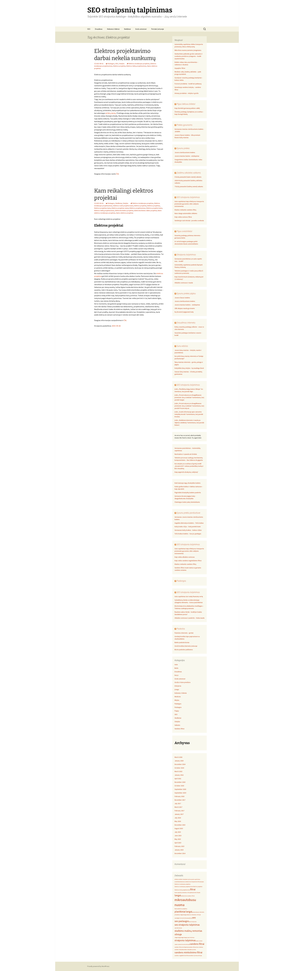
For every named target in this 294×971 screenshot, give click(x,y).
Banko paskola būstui (182, 642)
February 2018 (179, 796)
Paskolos (181, 628)
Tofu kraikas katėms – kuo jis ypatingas (188, 534)
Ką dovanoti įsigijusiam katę (184, 312)
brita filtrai (198, 881)
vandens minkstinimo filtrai (188, 952)
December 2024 (180, 764)
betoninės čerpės (190, 881)
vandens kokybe (179, 949)
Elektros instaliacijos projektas (139, 64)
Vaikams (177, 725)
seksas (190, 918)
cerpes (202, 881)
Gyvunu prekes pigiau (186, 293)
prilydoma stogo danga (180, 914)
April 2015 (178, 843)
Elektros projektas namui (120, 208)
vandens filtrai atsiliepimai (181, 947)
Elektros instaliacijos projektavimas (184, 886)
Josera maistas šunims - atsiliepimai (187, 156)
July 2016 (178, 818)
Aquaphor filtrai (180, 68)
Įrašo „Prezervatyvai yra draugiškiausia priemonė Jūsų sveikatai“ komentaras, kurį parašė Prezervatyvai (189, 405)
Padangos (181, 580)
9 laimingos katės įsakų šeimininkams (187, 502)
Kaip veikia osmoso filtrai (183, 217)
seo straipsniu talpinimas (187, 924)
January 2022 (179, 775)
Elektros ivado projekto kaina (123, 206)
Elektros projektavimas (138, 208)
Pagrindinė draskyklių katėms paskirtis (188, 492)
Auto (176, 664)
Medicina (178, 697)
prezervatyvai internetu (198, 912)
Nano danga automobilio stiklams (186, 213)
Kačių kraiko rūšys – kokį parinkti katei (188, 527)
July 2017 (178, 803)
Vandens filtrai (179, 729)
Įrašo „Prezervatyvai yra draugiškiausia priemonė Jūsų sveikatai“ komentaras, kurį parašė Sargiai (189, 397)
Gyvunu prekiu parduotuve (188, 512)
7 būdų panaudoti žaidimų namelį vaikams (189, 186)
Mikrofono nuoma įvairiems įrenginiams (188, 50)
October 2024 (179, 768)
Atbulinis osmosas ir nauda (184, 283)
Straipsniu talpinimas (186, 254)
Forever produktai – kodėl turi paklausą (188, 84)
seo (194, 917)
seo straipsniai (192, 921)
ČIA (117, 174)
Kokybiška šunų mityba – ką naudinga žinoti (189, 368)
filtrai (192, 889)
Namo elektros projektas (124, 213)
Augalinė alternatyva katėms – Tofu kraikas (189, 523)
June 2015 (178, 836)
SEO (88, 29)
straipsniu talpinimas (185, 940)
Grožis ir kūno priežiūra (182, 682)
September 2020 (180, 789)
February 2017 (179, 811)
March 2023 (178, 771)
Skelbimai (127, 29)
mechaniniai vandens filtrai (188, 896)
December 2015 (180, 825)
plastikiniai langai (183, 911)
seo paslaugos (182, 921)
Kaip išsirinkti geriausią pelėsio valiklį (187, 108)
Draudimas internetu (186, 322)
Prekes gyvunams (184, 124)
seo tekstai (177, 928)
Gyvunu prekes (183, 148)
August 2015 (179, 828)
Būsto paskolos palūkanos (184, 650)
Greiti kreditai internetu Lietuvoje (186, 646)
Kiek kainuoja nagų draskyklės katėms (188, 483)
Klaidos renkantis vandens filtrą (185, 210)
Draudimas (98, 29)
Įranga (177, 689)
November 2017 (180, 800)
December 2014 (180, 853)
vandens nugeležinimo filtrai (182, 955)
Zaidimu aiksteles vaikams (189, 172)
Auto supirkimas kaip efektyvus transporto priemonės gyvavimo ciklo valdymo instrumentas (189, 203)
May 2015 (178, 839)
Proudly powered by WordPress (98, 966)
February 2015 (179, 846)
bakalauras (183, 881)
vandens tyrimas (193, 955)
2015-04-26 (116, 326)
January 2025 (179, 761)
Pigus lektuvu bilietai (186, 103)
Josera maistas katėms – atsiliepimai (187, 305)
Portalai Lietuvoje (157, 29)
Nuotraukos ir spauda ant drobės (186, 454)
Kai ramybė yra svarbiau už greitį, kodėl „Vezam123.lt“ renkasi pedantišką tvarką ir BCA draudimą (189, 466)
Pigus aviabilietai (184, 231)
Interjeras (178, 686)
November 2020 (180, 782)
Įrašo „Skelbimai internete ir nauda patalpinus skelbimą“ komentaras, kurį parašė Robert (189, 422)
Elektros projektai (119, 66)
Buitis (176, 668)
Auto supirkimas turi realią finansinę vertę (189, 596)
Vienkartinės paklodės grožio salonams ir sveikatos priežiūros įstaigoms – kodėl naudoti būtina (188, 56)
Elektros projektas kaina (102, 208)
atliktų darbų (110, 113)
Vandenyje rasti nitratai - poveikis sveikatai (189, 220)
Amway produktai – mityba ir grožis (187, 93)
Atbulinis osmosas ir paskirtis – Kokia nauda (189, 618)
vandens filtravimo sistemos (195, 947)
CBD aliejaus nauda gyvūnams (185, 308)
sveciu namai (199, 941)
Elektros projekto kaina (154, 208)
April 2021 (178, 779)
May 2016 (178, 821)
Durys (176, 675)
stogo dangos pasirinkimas (187, 937)
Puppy (177, 711)
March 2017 (178, 807)
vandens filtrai (197, 943)
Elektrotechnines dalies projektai (145, 210)
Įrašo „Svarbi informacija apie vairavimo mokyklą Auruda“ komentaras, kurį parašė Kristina (189, 414)
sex (181, 928)
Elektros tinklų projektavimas (136, 66)
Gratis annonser (141, 29)
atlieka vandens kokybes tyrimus (183, 879)
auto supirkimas (196, 879)
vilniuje (200, 955)
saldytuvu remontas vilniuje (193, 914)
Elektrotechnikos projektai (124, 210)
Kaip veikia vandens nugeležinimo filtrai (188, 561)
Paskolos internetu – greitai (184, 633)
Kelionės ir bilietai (113, 29)
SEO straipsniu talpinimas (188, 197)
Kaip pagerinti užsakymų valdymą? (186, 472)
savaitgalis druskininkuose (182, 918)
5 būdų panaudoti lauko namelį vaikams (188, 177)
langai (178, 895)
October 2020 (179, 786)
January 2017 (179, 814)
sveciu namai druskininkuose (182, 944)
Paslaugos (110, 64)
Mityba (177, 700)
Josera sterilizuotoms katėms (185, 152)
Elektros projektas (153, 206)
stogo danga (178, 937)
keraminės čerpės (195, 892)
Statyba (121, 64)
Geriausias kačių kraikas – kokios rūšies (188, 530)
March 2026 (178, 757)
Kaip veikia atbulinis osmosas (185, 557)
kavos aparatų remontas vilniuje (183, 892)
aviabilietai (177, 881)
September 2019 (180, 793)
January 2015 (179, 850)
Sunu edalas (182, 345)
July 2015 (178, 832)
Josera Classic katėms (182, 298)
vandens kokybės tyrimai (189, 949)
